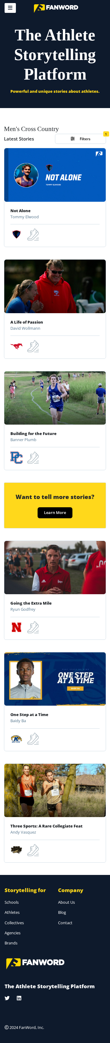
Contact (65, 922)
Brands (11, 943)
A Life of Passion (26, 322)
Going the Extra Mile (31, 603)
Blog (62, 912)
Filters (84, 139)
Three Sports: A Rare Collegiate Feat (46, 826)
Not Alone (20, 210)
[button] (10, 8)
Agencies (12, 933)
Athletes (12, 912)
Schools (12, 902)
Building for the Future (33, 433)
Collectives (14, 922)
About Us (66, 902)
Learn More (55, 512)
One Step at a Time (29, 714)
